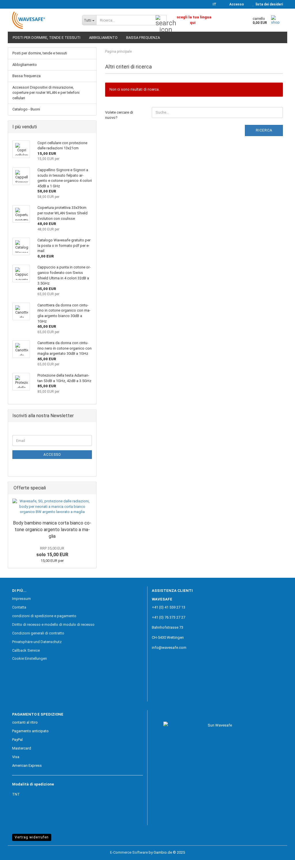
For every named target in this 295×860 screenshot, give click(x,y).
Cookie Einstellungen (29, 658)
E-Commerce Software (129, 852)
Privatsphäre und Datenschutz (37, 642)
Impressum (21, 598)
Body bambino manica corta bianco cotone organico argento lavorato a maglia (52, 529)
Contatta (19, 607)
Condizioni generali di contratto (38, 633)
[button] (213, 4)
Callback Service (26, 650)
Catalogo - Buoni (26, 109)
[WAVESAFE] (42, 20)
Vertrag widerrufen (32, 837)
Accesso (52, 455)
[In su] (279, 851)
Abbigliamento (103, 37)
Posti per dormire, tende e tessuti (46, 37)
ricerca (264, 130)
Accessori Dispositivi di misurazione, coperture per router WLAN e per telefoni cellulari (46, 92)
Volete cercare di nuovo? (119, 115)
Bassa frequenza (143, 37)
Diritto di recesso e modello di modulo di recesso (53, 624)
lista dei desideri (268, 4)
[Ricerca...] (161, 20)
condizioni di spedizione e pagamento (44, 616)
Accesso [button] (236, 4)
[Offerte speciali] (90, 488)
